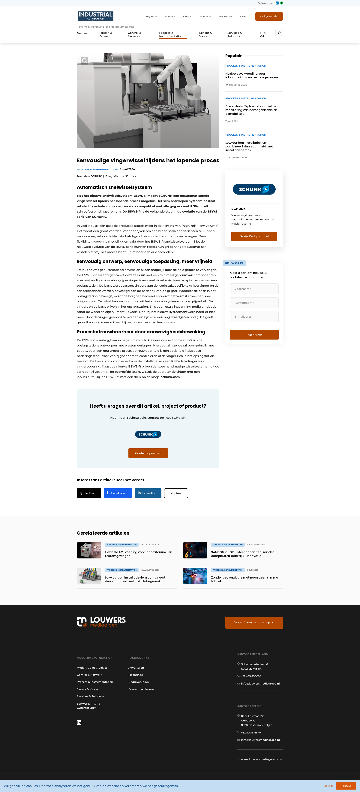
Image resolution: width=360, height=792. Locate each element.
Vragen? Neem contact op (252, 622)
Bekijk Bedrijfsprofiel (254, 236)
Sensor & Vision (205, 34)
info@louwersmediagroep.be (261, 740)
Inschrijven (254, 335)
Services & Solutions (234, 34)
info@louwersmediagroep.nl (260, 683)
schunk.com (170, 377)
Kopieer (176, 493)
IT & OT (263, 34)
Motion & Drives (105, 34)
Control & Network (134, 34)
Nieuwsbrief (225, 16)
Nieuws (82, 33)
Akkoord (346, 785)
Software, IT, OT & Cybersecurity (88, 705)
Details (328, 785)
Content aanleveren (142, 689)
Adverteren (205, 16)
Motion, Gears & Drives (92, 667)
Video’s (187, 16)
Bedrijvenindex (269, 16)
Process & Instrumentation (171, 34)
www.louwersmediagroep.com (262, 759)
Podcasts (170, 16)
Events (244, 16)
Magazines (152, 16)
